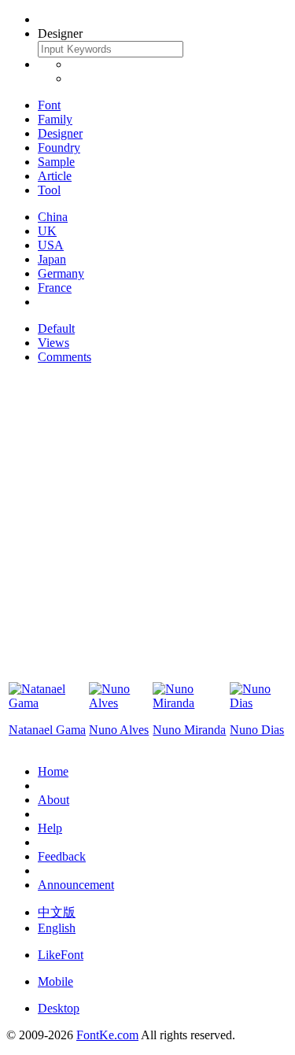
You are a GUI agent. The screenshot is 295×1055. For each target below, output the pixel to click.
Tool (49, 190)
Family (55, 119)
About (53, 799)
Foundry (59, 147)
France (55, 287)
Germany (61, 273)
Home (53, 771)
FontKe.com (107, 1035)
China (53, 216)
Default (56, 328)
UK (47, 231)
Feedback (62, 856)
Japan (52, 259)
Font (49, 105)
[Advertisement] (147, 524)
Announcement (76, 884)
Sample (56, 161)
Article (55, 176)
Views (53, 342)
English (57, 928)
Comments (64, 356)
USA (51, 245)
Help (50, 828)
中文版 (57, 912)
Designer (60, 133)
